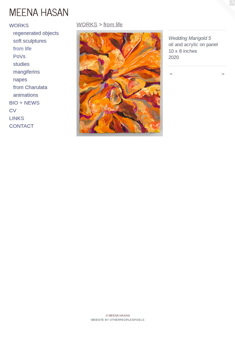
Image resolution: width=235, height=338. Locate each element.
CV (12, 110)
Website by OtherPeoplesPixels (117, 319)
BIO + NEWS (24, 103)
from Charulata (30, 87)
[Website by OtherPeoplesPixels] (223, 11)
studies (21, 64)
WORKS (19, 25)
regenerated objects (36, 33)
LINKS (16, 118)
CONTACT (21, 126)
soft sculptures (29, 41)
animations (25, 95)
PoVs (19, 56)
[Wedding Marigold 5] (120, 83)
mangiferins (26, 72)
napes (20, 79)
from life (22, 49)
